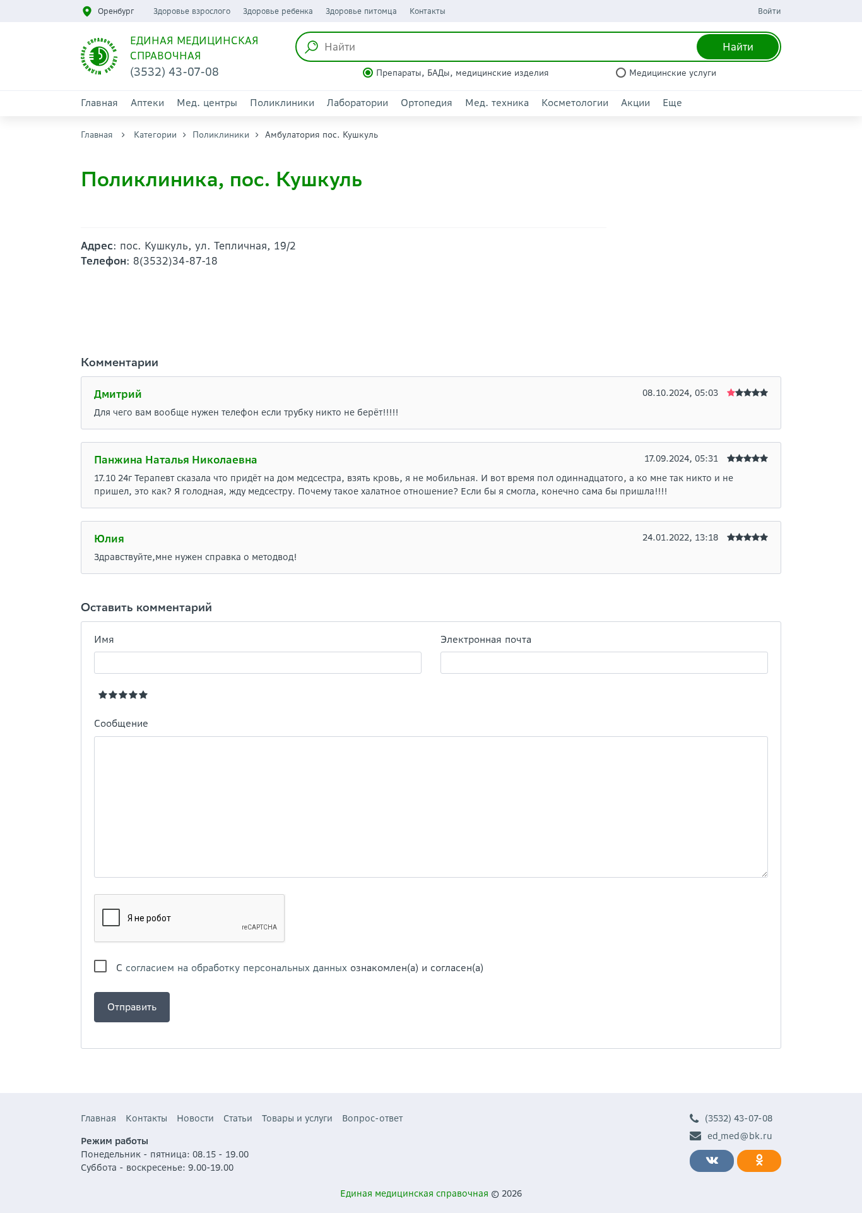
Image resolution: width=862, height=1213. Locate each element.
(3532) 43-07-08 (738, 1118)
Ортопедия (426, 103)
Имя (104, 639)
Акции (635, 103)
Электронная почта (485, 639)
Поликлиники (282, 103)
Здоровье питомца (361, 11)
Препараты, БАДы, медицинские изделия (462, 73)
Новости (195, 1118)
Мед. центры (207, 103)
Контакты (428, 11)
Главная (99, 103)
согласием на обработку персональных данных (236, 968)
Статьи (237, 1118)
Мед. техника (497, 103)
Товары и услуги (297, 1118)
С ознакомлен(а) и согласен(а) (299, 968)
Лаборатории (357, 103)
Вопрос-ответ (372, 1118)
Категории (155, 134)
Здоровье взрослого (191, 11)
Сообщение (121, 723)
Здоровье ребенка (278, 11)
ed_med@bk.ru (739, 1136)
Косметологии (574, 103)
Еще (672, 103)
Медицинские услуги (672, 73)
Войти (769, 11)
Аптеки (147, 103)
